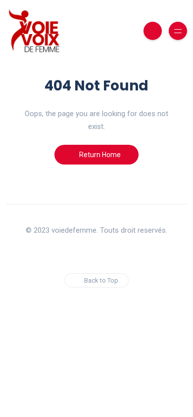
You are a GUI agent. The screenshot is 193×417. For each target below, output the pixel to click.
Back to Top (101, 280)
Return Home (99, 155)
